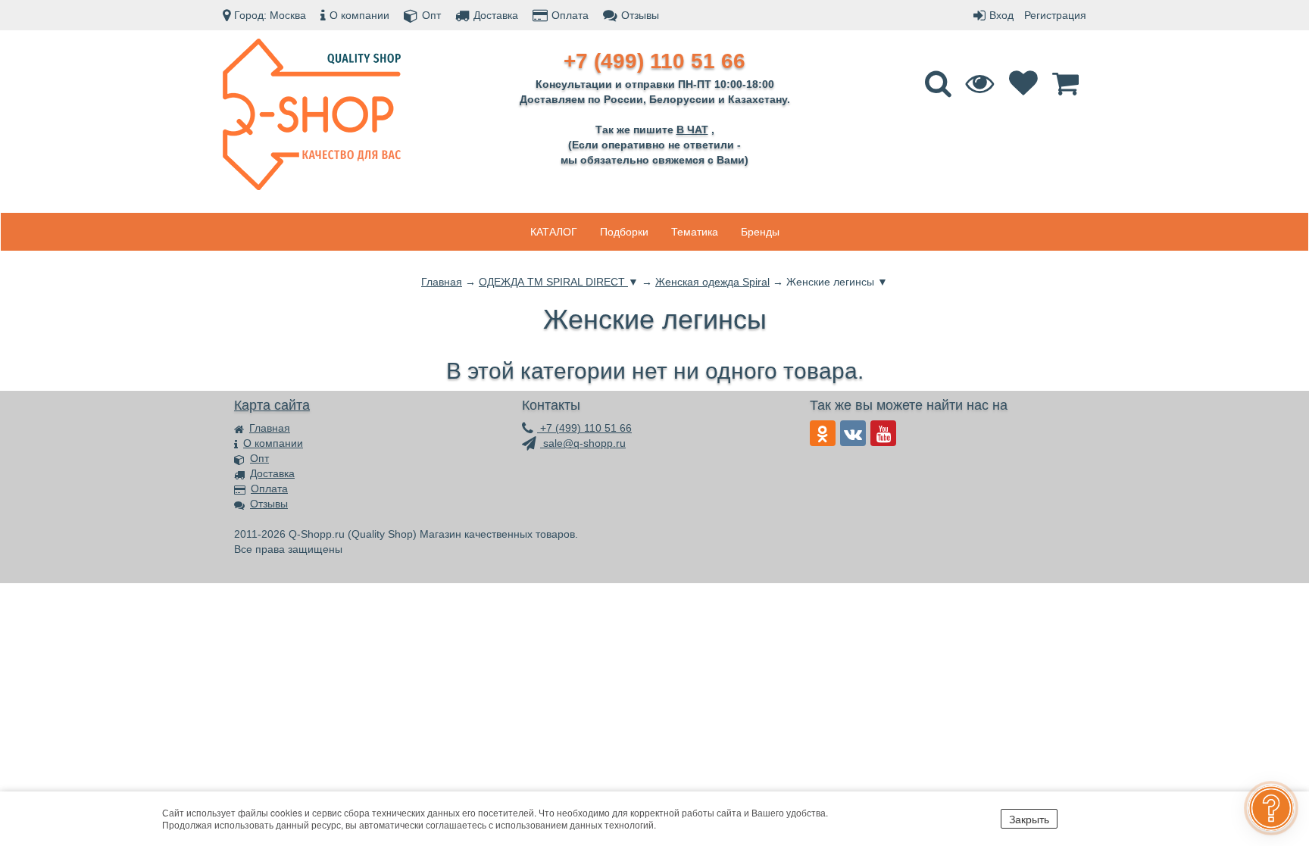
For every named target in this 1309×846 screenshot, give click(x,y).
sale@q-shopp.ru (583, 443)
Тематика (694, 232)
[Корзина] (1067, 90)
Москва (288, 15)
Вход (1001, 15)
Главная (269, 428)
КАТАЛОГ (553, 232)
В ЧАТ (692, 129)
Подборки (624, 232)
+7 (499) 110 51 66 (584, 428)
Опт (431, 15)
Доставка (495, 15)
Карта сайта (272, 405)
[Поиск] (940, 90)
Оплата (570, 15)
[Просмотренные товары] (982, 90)
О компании (359, 15)
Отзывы (640, 15)
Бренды (760, 232)
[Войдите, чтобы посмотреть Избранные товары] (1025, 90)
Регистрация (1055, 15)
